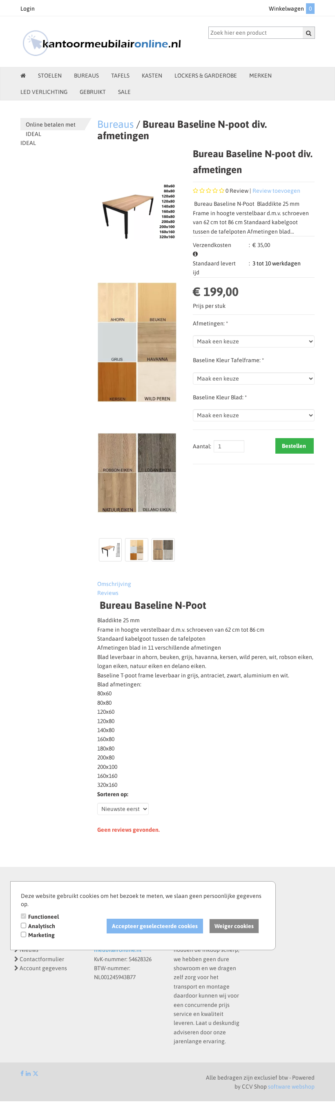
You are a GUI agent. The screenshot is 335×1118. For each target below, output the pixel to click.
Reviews (107, 593)
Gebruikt (93, 92)
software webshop (291, 1086)
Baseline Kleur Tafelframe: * (228, 360)
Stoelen (50, 75)
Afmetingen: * (210, 323)
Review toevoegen (276, 190)
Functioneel (43, 916)
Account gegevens (43, 968)
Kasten (152, 75)
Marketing (41, 935)
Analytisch (41, 926)
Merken (260, 75)
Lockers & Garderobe (205, 75)
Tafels (120, 75)
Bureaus (86, 75)
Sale (124, 92)
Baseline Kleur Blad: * (220, 397)
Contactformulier (42, 959)
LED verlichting (43, 92)
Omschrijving (114, 584)
